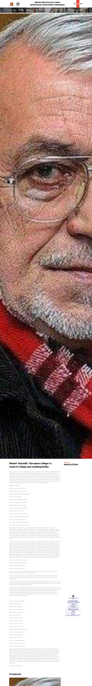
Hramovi (48, 10)
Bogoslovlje (70, 10)
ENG (81, 4)
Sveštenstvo (58, 10)
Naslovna (12, 10)
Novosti (21, 10)
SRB (78, 4)
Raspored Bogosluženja (35, 10)
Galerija (80, 10)
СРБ (74, 4)
